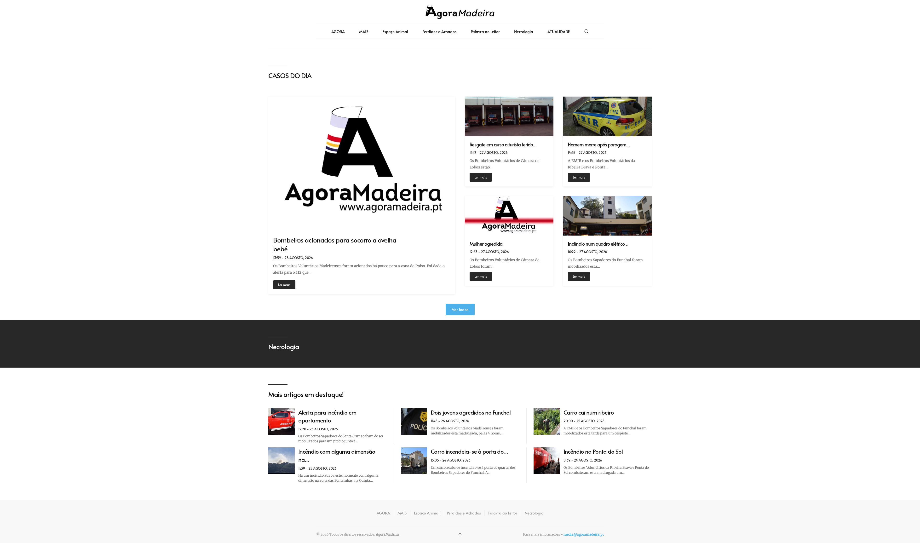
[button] (586, 31)
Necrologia (523, 31)
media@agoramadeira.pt (584, 534)
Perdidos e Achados (439, 31)
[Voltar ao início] (460, 12)
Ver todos (460, 309)
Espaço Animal (395, 31)
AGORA (338, 31)
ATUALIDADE (558, 31)
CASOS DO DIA (289, 75)
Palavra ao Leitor (485, 31)
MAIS (363, 31)
